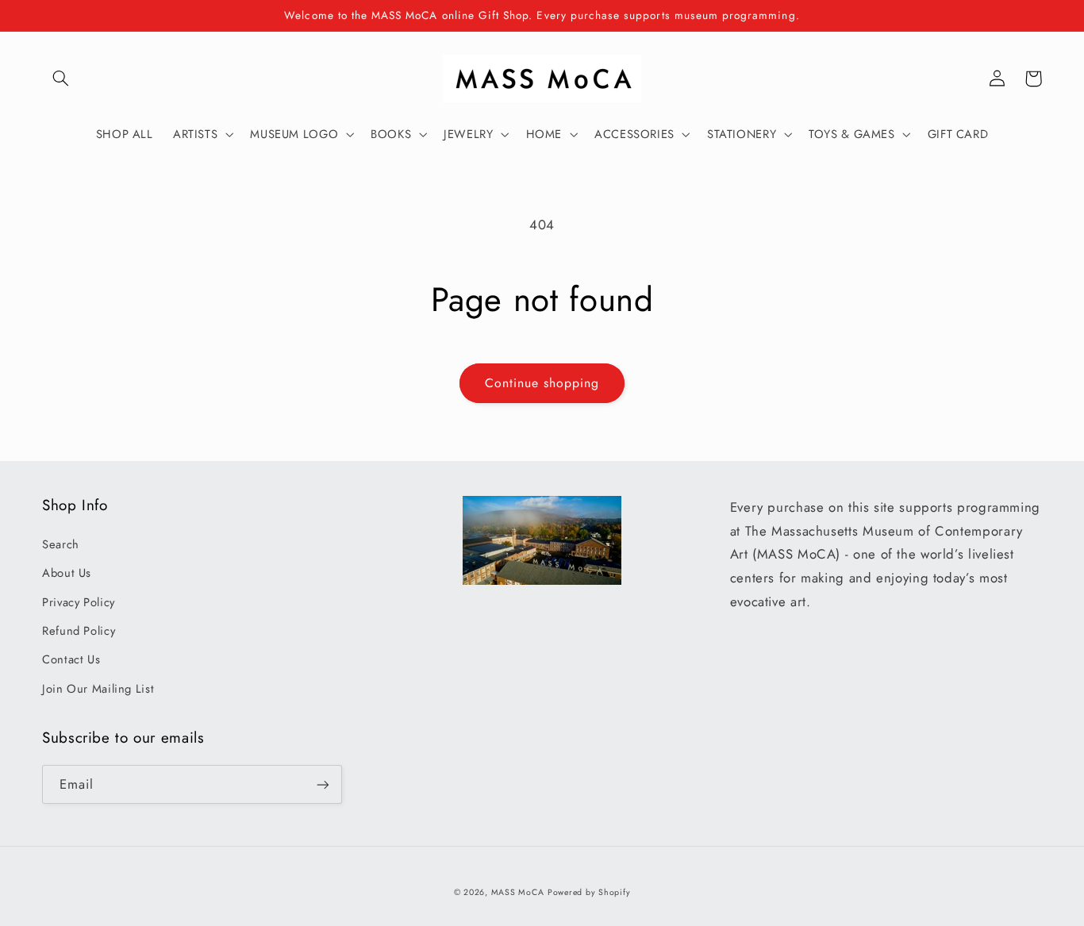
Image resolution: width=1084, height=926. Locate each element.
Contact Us (71, 659)
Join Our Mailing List (98, 688)
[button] (60, 78)
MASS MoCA (517, 892)
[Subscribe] (323, 784)
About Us (66, 573)
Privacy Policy (78, 602)
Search (60, 544)
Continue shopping (542, 383)
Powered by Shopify (589, 892)
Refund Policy (78, 631)
